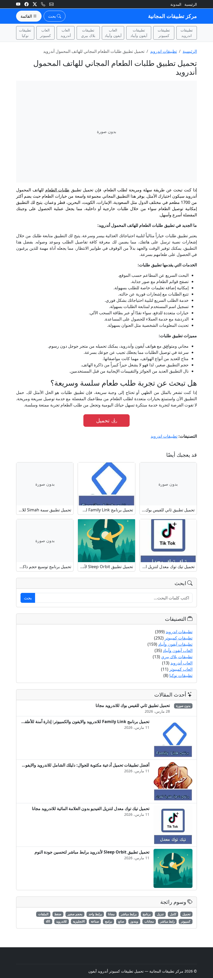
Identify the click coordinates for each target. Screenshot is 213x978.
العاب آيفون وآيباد (113, 33)
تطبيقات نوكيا (25, 33)
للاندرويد (61, 921)
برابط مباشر (129, 914)
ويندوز (134, 921)
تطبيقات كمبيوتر (164, 33)
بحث (28, 598)
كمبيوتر (185, 921)
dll (48, 921)
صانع (121, 921)
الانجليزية (79, 921)
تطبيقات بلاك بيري (88, 33)
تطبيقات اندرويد (187, 33)
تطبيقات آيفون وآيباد (138, 33)
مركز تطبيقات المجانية (172, 16)
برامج (108, 921)
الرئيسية (190, 4)
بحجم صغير (75, 914)
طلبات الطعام (57, 190)
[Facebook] (26, 4)
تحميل (103, 420)
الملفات (43, 914)
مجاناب (149, 921)
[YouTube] (18, 4)
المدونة (175, 4)
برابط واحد (95, 914)
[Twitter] (35, 4)
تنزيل (160, 914)
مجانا (111, 914)
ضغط (57, 914)
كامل (173, 914)
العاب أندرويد (66, 33)
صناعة (95, 921)
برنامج (147, 914)
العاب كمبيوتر (45, 33)
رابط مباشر (167, 921)
